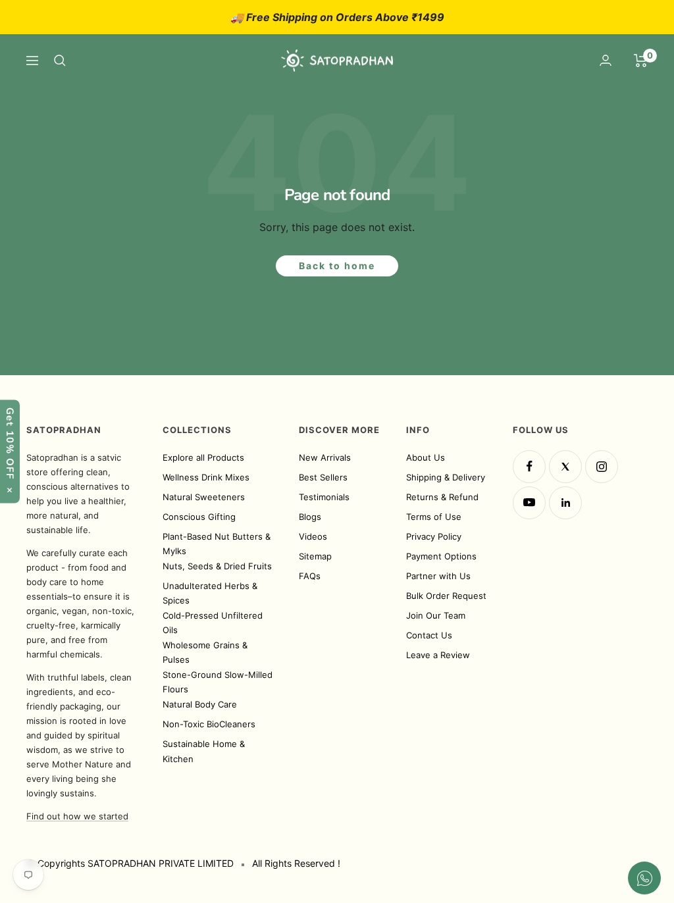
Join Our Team (435, 615)
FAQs (310, 576)
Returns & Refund (442, 497)
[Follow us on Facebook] (529, 466)
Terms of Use (433, 516)
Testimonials (324, 497)
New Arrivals (325, 457)
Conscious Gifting (199, 516)
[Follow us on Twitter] (565, 466)
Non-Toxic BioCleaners (209, 724)
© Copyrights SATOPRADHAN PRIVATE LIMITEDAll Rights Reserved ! (183, 863)
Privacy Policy (433, 536)
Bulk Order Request (446, 595)
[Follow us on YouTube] (529, 503)
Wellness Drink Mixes (206, 477)
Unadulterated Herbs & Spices (210, 593)
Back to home (337, 265)
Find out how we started (77, 816)
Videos (313, 536)
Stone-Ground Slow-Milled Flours (217, 682)
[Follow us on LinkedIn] (565, 503)
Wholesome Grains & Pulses (205, 652)
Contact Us (429, 635)
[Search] (60, 60)
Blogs (310, 516)
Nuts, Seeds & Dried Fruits (217, 566)
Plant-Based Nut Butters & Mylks (217, 544)
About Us (425, 457)
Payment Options (441, 556)
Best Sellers (323, 477)
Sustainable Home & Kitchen (204, 751)
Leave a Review (438, 655)
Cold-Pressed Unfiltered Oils (213, 623)
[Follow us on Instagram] (601, 466)
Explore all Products (203, 457)
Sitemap (315, 556)
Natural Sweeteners (204, 497)
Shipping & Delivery (445, 477)
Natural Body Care (200, 704)
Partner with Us (438, 576)
